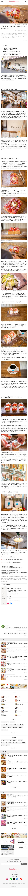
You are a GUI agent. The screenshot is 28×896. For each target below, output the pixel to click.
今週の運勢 (9, 742)
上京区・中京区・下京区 (7, 724)
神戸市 (21, 727)
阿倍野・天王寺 (5, 722)
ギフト (3, 745)
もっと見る (13, 732)
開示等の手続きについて (21, 883)
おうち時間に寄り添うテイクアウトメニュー (13, 53)
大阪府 (15, 727)
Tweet (24, 40)
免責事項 (16, 881)
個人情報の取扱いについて (13, 883)
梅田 (10, 727)
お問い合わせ (14, 871)
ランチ (8, 745)
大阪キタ (4, 727)
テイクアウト (15, 742)
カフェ (6, 633)
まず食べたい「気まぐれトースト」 (11, 49)
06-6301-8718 (10, 598)
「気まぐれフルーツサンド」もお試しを (12, 51)
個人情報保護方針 (5, 883)
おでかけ (15, 740)
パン (20, 633)
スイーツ (16, 633)
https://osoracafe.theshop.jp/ (13, 600)
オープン (20, 740)
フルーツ (24, 633)
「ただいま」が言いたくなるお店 (11, 54)
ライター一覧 (14, 876)
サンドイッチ (11, 633)
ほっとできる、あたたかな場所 (10, 48)
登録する (24, 863)
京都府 (13, 722)
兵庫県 (22, 724)
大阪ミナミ (5, 730)
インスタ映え (23, 742)
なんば (16, 724)
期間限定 (3, 740)
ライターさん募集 (14, 874)
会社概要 (12, 881)
